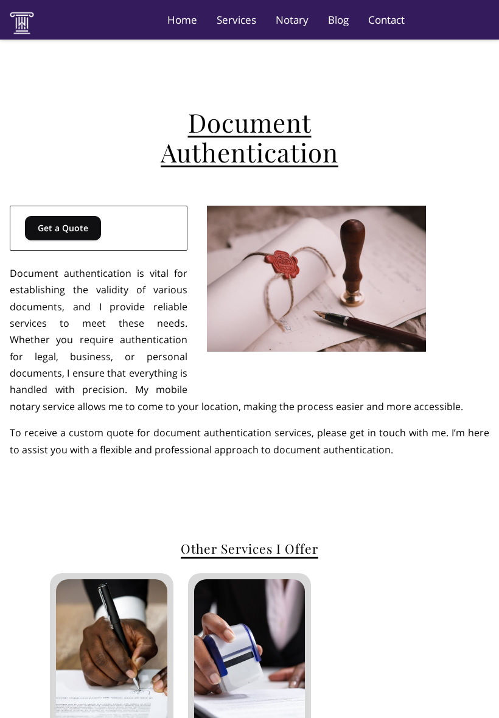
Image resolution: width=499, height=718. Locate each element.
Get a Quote (63, 228)
